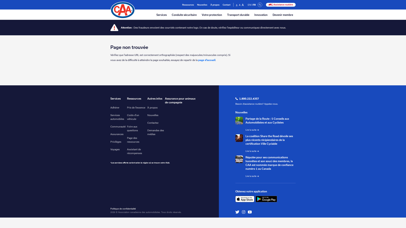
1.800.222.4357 (249, 98)
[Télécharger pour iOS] (244, 199)
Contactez (152, 122)
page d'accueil (206, 60)
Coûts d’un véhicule (133, 117)
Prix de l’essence (136, 107)
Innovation (261, 14)
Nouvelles (202, 5)
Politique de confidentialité (123, 208)
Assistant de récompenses (134, 151)
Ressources (188, 5)
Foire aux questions (132, 128)
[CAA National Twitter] (237, 212)
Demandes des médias (155, 132)
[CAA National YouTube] (250, 212)
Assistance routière (283, 4)
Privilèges (115, 141)
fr (254, 4)
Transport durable (238, 14)
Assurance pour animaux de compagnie (180, 100)
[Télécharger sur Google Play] (266, 199)
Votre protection (212, 14)
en (249, 4)
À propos (214, 5)
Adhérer (114, 107)
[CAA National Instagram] (243, 212)
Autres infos (154, 98)
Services (161, 14)
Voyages (115, 149)
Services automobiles (117, 117)
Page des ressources (133, 139)
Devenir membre (283, 14)
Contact (226, 5)
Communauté (118, 126)
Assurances (117, 134)
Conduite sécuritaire (184, 14)
